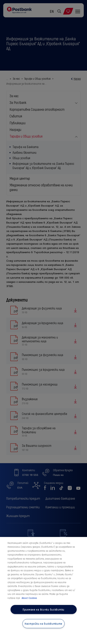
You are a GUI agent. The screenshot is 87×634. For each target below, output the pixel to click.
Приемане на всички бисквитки (43, 609)
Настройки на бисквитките (43, 623)
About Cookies (29, 598)
